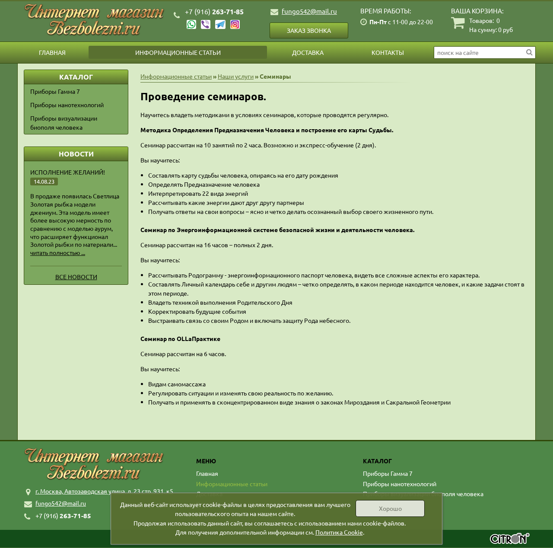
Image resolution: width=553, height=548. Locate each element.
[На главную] (95, 20)
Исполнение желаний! (67, 172)
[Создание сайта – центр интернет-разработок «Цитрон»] (510, 539)
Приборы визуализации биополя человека (63, 122)
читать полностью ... (57, 252)
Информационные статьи (178, 52)
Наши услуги (236, 76)
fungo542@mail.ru (309, 11)
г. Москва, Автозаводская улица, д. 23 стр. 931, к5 (104, 491)
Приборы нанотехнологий (67, 104)
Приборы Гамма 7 (55, 91)
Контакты (388, 52)
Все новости (76, 276)
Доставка (308, 52)
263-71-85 (214, 11)
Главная (52, 52)
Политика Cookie (339, 532)
